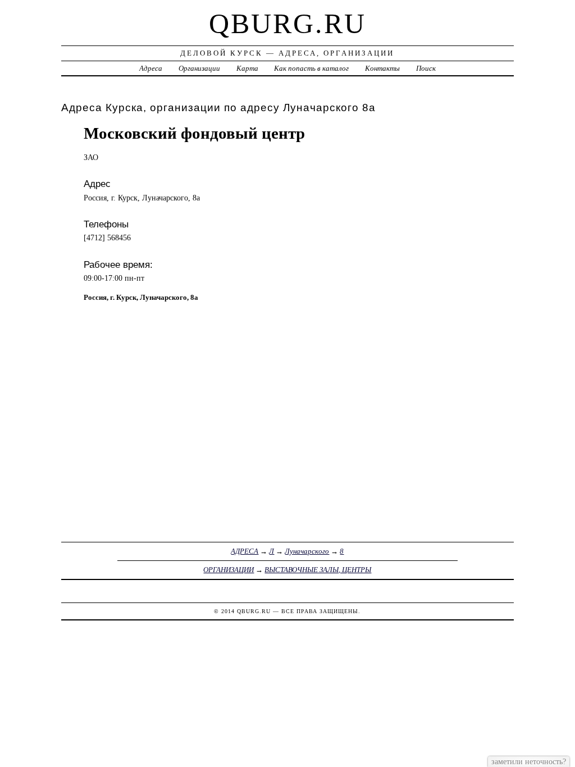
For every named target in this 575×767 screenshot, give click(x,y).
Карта (247, 68)
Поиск (426, 68)
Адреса (150, 68)
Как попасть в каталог (311, 68)
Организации (199, 68)
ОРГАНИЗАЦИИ (228, 569)
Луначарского (307, 551)
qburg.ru (287, 23)
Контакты (382, 68)
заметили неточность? (528, 761)
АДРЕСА (244, 551)
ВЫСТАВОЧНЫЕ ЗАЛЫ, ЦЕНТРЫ (317, 569)
